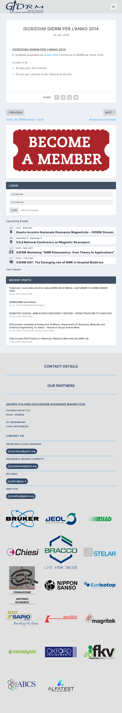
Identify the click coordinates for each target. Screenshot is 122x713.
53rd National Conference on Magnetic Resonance (53, 242)
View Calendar (13, 269)
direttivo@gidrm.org (22, 496)
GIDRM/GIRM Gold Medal (22, 302)
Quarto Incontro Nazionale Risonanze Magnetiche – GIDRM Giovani (65, 232)
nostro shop (51, 54)
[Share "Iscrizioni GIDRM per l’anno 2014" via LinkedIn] (69, 97)
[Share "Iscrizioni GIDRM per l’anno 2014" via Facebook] (57, 97)
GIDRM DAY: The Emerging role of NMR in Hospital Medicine (59, 262)
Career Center (47, 330)
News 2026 (27, 294)
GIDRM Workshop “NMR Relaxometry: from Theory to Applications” (65, 252)
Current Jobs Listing (31, 330)
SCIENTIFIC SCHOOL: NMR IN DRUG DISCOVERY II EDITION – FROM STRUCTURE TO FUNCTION (60, 313)
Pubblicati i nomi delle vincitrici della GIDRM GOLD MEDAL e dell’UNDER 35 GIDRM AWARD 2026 (58, 289)
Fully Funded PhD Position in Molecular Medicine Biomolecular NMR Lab (49, 338)
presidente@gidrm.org (24, 466)
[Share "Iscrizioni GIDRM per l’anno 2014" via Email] (76, 97)
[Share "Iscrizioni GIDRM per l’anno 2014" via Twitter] (63, 97)
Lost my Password (29, 210)
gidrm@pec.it (18, 481)
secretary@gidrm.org (23, 451)
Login (14, 210)
